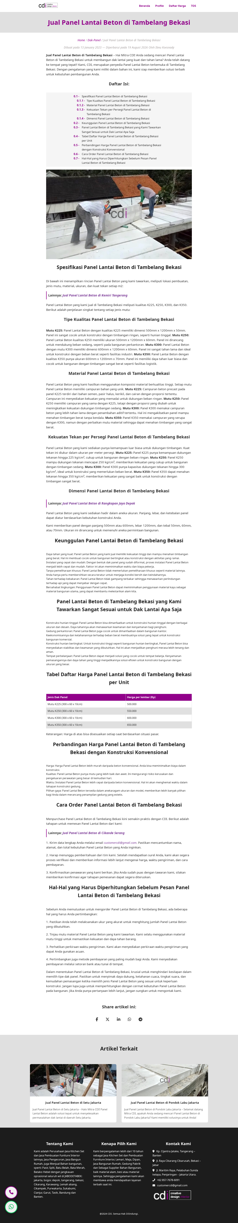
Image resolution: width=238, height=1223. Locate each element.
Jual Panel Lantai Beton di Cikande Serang (93, 833)
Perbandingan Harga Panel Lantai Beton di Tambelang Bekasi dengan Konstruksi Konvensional (121, 147)
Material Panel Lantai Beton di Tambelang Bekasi (118, 105)
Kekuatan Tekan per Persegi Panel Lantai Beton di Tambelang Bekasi (119, 112)
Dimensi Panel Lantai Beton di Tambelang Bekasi (118, 118)
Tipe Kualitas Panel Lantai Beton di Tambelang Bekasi (121, 100)
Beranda (144, 6)
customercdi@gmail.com (120, 843)
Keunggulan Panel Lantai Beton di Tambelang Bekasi (116, 123)
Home (81, 40)
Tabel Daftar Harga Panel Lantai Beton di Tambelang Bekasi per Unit (120, 138)
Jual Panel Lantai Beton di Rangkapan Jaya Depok (98, 503)
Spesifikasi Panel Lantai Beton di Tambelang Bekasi (114, 96)
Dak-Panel (94, 40)
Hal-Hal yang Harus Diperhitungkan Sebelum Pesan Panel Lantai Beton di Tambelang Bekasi (119, 160)
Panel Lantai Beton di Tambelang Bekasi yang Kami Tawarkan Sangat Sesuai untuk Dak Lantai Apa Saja (121, 129)
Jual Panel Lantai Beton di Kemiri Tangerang (94, 295)
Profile (159, 6)
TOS (193, 6)
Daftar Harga (177, 6)
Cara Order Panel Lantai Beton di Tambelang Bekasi (115, 154)
